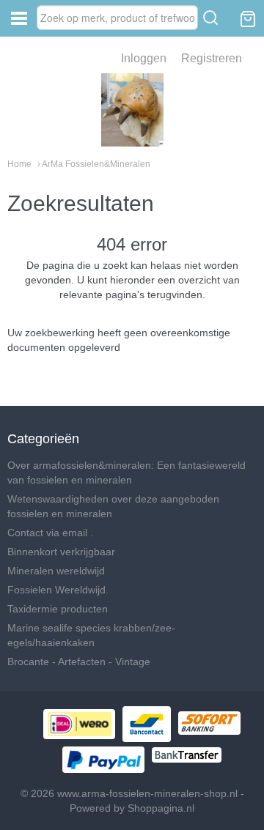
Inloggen (143, 58)
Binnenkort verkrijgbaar (61, 551)
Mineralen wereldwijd (56, 571)
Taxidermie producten (57, 609)
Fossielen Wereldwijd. (58, 590)
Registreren (211, 58)
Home (19, 164)
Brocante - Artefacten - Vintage (78, 661)
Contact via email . (50, 532)
